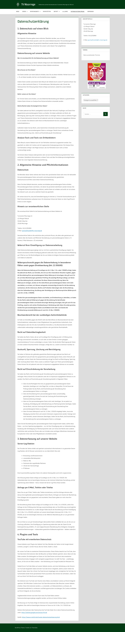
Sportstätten (47, 11)
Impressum (90, 11)
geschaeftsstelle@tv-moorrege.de (32, 231)
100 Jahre (65, 11)
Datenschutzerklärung (77, 11)
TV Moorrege (28, 4)
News (17, 11)
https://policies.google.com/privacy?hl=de (34, 612)
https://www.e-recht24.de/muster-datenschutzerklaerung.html (41, 617)
